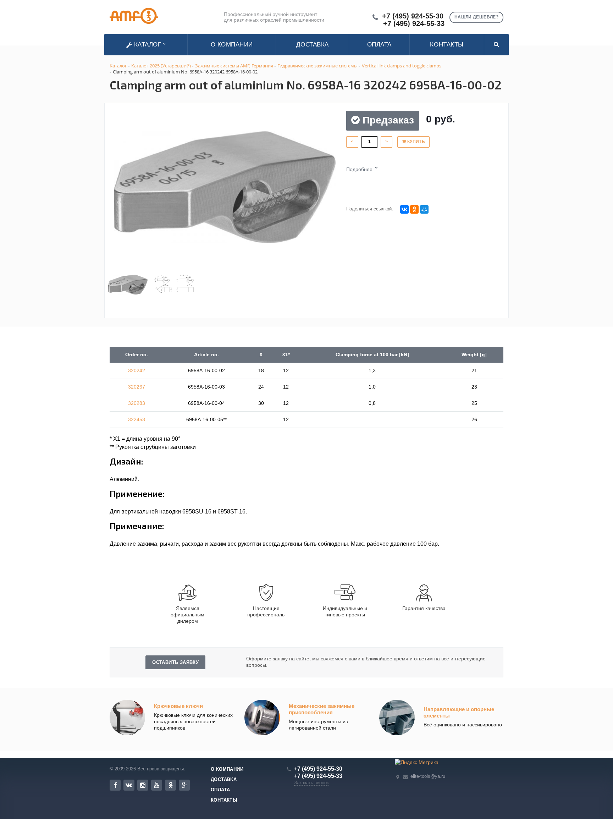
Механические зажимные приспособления (321, 709)
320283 (136, 403)
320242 (136, 370)
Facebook (115, 785)
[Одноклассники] (414, 209)
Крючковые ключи (178, 706)
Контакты (446, 44)
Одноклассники (170, 785)
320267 (136, 387)
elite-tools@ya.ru (427, 776)
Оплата (379, 44)
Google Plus (184, 785)
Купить (415, 141)
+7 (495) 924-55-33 (413, 23)
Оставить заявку (175, 662)
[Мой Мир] (424, 209)
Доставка (312, 44)
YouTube (156, 785)
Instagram (142, 785)
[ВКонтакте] (404, 209)
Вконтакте (128, 785)
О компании (232, 44)
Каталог (147, 44)
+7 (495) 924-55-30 (412, 16)
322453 (136, 419)
